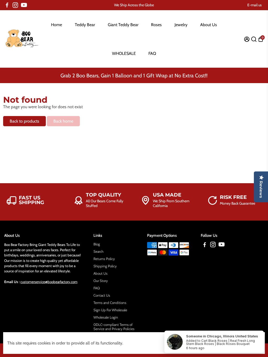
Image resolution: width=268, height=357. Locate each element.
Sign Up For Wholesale (110, 310)
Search (98, 251)
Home (56, 24)
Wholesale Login (105, 317)
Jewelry (181, 24)
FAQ (152, 53)
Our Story (100, 281)
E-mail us (254, 5)
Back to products (24, 121)
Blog (96, 244)
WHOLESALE (124, 53)
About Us (208, 24)
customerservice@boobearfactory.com (48, 282)
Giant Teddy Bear (123, 24)
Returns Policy (104, 259)
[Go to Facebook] (7, 5)
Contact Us (101, 295)
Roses (156, 24)
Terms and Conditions (109, 303)
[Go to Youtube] (24, 5)
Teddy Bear (85, 24)
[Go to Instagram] (15, 5)
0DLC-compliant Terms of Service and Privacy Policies (114, 327)
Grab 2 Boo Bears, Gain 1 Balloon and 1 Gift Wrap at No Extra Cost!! (134, 75)
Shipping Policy (105, 266)
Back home (63, 121)
